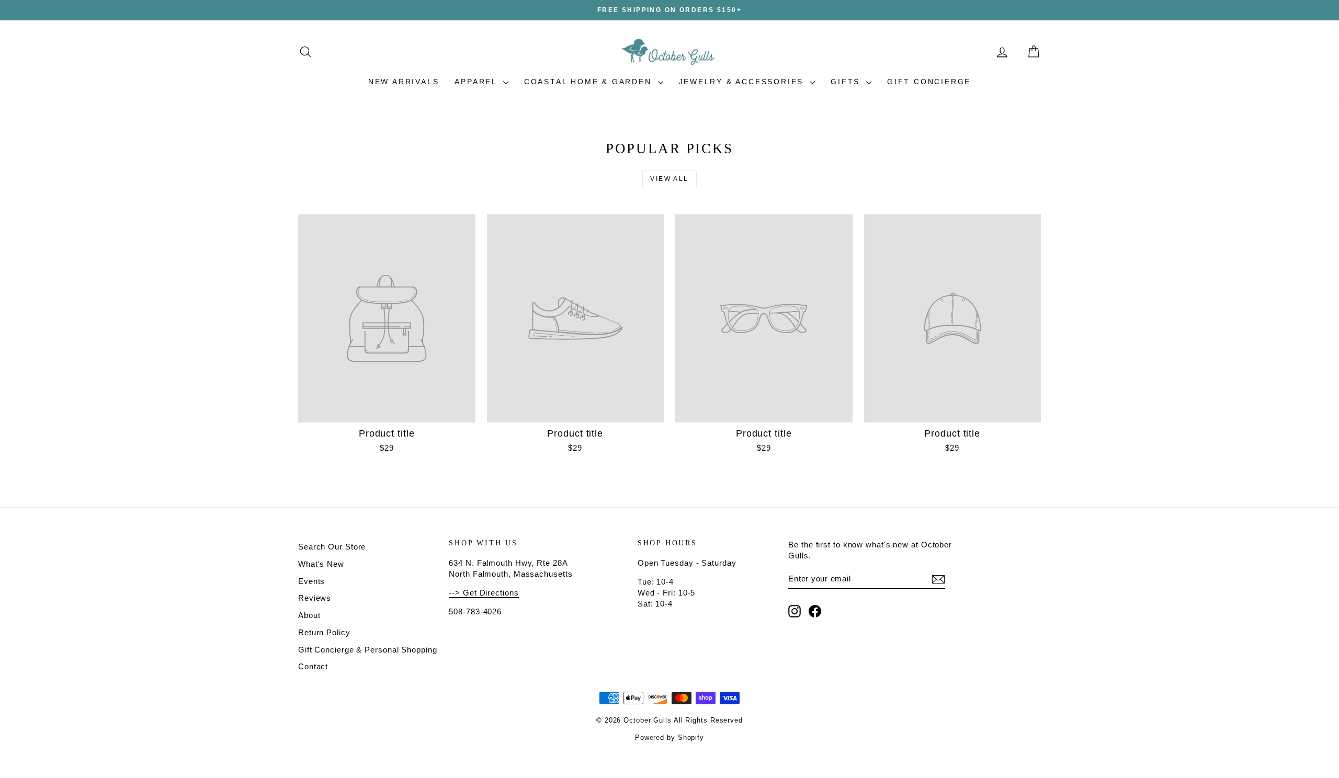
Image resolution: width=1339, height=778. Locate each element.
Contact (313, 666)
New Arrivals (403, 81)
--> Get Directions (483, 592)
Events (311, 581)
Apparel (477, 81)
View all (669, 178)
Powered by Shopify (669, 737)
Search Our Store (332, 546)
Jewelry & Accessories (743, 81)
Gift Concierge (929, 81)
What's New (321, 563)
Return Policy (324, 632)
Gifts (847, 81)
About (309, 615)
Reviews (314, 597)
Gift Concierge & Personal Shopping (367, 649)
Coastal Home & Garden (589, 81)
